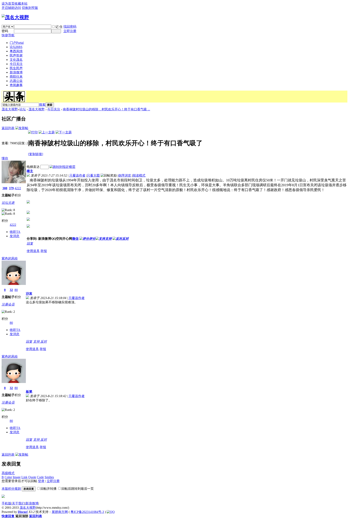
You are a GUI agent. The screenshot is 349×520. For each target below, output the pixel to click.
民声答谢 (16, 55)
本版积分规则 (11, 488)
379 (11, 188)
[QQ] (111, 512)
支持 (36, 341)
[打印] (33, 132)
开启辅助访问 (11, 7)
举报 (43, 251)
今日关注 (16, 64)
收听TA (15, 231)
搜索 (42, 104)
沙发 (29, 293)
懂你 (5, 158)
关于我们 (18, 503)
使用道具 (33, 251)
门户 (17, 42)
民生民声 (16, 68)
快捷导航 (8, 35)
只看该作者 (77, 175)
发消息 (14, 236)
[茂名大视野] (15, 17)
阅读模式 (138, 175)
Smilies (49, 477)
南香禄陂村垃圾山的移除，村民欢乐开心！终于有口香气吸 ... (106, 109)
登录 (41, 481)
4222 (18, 188)
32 (11, 290)
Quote (32, 477)
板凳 (29, 391)
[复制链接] (35, 154)
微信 (75, 238)
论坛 (16, 47)
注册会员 (8, 304)
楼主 (30, 171)
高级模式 (8, 473)
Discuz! (23, 512)
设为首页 (8, 3)
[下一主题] (64, 132)
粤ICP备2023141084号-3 (87, 512)
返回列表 (8, 128)
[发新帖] (21, 128)
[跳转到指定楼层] (62, 166)
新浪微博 (16, 72)
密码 (5, 31)
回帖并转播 (48, 488)
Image (17, 477)
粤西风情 (16, 51)
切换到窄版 (30, 7)
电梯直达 (33, 166)
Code (40, 477)
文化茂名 (16, 59)
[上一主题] (47, 132)
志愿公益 (16, 81)
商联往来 (16, 76)
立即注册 (69, 31)
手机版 (6, 503)
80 (16, 290)
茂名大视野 (10, 109)
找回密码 (69, 26)
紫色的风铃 (10, 258)
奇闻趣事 (16, 85)
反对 (43, 341)
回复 (30, 243)
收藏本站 (21, 3)
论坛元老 (8, 202)
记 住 (59, 26)
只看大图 (93, 175)
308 (4, 188)
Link (24, 477)
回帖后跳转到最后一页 (77, 488)
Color (8, 477)
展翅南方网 (60, 512)
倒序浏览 (124, 175)
